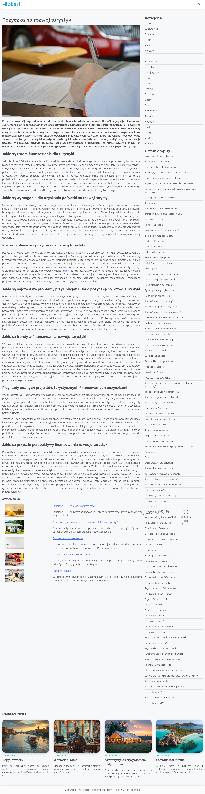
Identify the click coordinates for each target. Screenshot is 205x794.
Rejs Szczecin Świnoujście (157, 528)
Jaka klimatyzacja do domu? (159, 403)
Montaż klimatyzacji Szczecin (159, 441)
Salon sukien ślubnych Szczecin (160, 361)
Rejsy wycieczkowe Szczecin (159, 517)
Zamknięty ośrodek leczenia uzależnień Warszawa (169, 172)
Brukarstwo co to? (153, 692)
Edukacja (149, 34)
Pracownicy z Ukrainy (155, 501)
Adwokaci (149, 452)
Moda (147, 56)
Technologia (151, 111)
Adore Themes (131, 789)
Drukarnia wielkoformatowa (158, 323)
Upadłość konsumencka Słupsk (160, 339)
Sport (147, 105)
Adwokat (149, 457)
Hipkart (11, 4)
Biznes (148, 23)
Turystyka (149, 121)
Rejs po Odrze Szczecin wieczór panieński (165, 637)
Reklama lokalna (62, 570)
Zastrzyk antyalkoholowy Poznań (161, 167)
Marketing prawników (155, 490)
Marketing (150, 51)
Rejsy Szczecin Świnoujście (158, 523)
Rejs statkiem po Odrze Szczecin (161, 648)
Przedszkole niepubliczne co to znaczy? (164, 659)
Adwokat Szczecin (154, 225)
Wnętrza (149, 138)
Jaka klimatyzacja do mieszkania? (161, 479)
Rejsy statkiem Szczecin (156, 632)
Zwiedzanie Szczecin (155, 372)
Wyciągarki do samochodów (159, 156)
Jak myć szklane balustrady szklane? (163, 312)
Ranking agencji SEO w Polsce (160, 197)
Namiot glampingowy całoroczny (161, 419)
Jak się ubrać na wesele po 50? (160, 468)
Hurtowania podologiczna (157, 257)
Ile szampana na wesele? (157, 430)
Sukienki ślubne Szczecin (157, 356)
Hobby (148, 40)
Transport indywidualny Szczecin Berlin (164, 214)
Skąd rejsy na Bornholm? (157, 555)
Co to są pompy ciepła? (156, 268)
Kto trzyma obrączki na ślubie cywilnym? (165, 670)
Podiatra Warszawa (154, 241)
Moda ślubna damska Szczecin (160, 345)
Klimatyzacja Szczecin (156, 408)
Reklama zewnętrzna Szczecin (160, 413)
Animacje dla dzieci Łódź (157, 512)
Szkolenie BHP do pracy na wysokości (74, 506)
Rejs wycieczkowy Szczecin (158, 621)
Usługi (148, 132)
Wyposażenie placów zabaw (159, 435)
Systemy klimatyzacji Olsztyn (159, 290)
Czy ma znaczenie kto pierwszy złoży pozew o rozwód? (172, 676)
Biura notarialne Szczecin (157, 161)
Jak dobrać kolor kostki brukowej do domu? (166, 686)
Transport (149, 116)
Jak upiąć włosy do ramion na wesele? (163, 485)
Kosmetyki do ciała (154, 219)
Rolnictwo (149, 94)
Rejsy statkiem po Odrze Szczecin (161, 588)
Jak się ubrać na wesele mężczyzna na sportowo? (169, 446)
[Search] (199, 4)
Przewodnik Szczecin (155, 367)
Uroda (148, 127)
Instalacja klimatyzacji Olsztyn (159, 236)
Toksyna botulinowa (154, 203)
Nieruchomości (152, 67)
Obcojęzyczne (152, 72)
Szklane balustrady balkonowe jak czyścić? (166, 317)
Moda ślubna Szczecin (156, 350)
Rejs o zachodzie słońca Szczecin (161, 539)
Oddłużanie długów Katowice (159, 263)
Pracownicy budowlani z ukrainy (160, 495)
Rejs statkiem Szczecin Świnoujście (162, 566)
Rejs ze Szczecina (153, 506)
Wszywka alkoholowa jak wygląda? (162, 230)
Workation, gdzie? (66, 760)
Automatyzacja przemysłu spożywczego (165, 654)
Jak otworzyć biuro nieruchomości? (162, 392)
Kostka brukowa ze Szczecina (159, 697)
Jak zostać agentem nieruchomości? (163, 397)
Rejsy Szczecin (152, 550)
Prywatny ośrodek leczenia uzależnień (163, 178)
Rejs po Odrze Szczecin (156, 599)
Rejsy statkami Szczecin (156, 561)
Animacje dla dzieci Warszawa (160, 577)
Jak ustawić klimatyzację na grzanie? (163, 474)
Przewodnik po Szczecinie (157, 378)
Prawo (148, 83)
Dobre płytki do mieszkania (68, 538)
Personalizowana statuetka (158, 334)
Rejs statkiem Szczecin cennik (159, 572)
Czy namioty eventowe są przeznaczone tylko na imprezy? (85, 522)
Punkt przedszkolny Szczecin (159, 285)
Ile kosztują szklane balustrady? (160, 328)
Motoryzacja (151, 61)
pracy (65, 270)
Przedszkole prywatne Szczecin (160, 279)
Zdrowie (149, 143)
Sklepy (148, 100)
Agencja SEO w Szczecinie (158, 665)
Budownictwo (151, 29)
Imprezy (149, 45)
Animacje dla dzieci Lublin (157, 583)
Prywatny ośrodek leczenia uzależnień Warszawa (169, 183)
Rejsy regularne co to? (156, 643)
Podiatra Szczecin (153, 246)
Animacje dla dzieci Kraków (158, 594)
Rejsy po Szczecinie (154, 605)
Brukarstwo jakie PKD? (156, 703)
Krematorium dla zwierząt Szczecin (162, 208)
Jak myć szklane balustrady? (159, 301)
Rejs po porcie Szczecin (156, 610)
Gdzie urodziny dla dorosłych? (160, 463)
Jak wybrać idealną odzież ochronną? (73, 554)
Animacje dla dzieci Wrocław (159, 626)
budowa (70, 172)
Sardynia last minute (170, 760)
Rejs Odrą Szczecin (154, 616)
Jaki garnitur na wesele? (156, 424)
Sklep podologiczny (154, 252)
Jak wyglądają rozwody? (157, 681)
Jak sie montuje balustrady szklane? (162, 307)
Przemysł (149, 89)
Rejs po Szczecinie (154, 544)
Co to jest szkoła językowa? (158, 296)
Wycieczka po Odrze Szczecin (160, 534)
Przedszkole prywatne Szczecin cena (163, 274)
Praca (148, 78)
